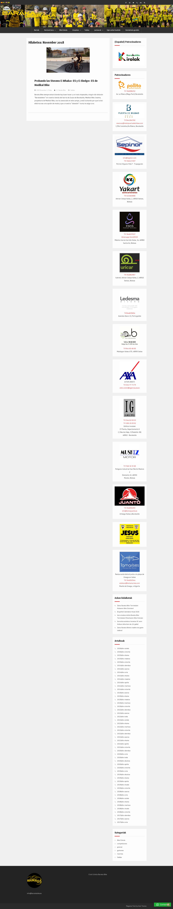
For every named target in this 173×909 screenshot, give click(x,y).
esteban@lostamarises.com (129, 583)
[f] (126, 2)
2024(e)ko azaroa (123, 669)
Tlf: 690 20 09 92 (129, 423)
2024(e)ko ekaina (123, 676)
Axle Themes (142, 906)
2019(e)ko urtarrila (123, 788)
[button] (162, 905)
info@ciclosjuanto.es (129, 511)
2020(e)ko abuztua (123, 761)
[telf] (137, 2)
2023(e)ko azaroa (123, 693)
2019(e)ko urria (122, 771)
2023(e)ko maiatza (123, 699)
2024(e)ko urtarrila (123, 689)
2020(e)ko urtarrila (123, 768)
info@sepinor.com (129, 158)
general (119, 847)
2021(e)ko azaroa (123, 737)
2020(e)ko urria (122, 754)
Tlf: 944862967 (129, 275)
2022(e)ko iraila (122, 717)
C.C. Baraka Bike (61, 90)
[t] (133, 2)
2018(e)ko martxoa (123, 805)
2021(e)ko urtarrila (123, 747)
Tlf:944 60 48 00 (129, 348)
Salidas (72, 90)
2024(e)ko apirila (123, 682)
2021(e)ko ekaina (123, 740)
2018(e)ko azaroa (123, 791)
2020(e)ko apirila (123, 764)
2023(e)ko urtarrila (123, 706)
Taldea (86, 30)
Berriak (36, 30)
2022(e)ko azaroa (123, 713)
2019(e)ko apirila (123, 781)
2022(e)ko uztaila (123, 720)
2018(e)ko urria (122, 795)
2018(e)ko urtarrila (123, 812)
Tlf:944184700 (129, 120)
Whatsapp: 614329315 (129, 237)
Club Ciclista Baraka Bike (98, 874)
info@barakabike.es (34, 893)
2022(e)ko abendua (123, 710)
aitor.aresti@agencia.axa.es (130, 388)
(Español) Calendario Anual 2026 (128, 612)
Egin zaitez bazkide (113, 30)
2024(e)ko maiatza (123, 679)
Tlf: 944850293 (129, 508)
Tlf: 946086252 (129, 91)
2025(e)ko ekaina (123, 655)
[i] (129, 2)
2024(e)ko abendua (123, 665)
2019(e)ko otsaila (123, 785)
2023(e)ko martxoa (123, 703)
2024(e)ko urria (122, 672)
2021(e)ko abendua (123, 734)
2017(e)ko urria (122, 822)
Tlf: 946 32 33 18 (129, 466)
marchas (120, 854)
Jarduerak (97, 30)
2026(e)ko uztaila (123, 648)
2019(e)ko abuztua (123, 774)
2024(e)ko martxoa (123, 686)
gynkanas (120, 850)
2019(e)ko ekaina (123, 778)
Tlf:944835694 (129, 313)
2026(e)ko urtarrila (123, 652)
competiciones (122, 844)
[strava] (140, 2)
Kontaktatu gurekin (132, 30)
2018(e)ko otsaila (123, 808)
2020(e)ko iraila (122, 757)
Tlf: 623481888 (129, 196)
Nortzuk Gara (49, 30)
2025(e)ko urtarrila (123, 662)
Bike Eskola (63, 30)
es (4, 2)
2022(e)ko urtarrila (123, 730)
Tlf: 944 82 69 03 (129, 420)
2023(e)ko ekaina (123, 696)
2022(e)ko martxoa (123, 727)
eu (8, 2)
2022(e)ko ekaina (123, 723)
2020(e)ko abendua (123, 751)
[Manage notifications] (168, 904)
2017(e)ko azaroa (123, 819)
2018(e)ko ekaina (123, 802)
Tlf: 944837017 (129, 234)
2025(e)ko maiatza (123, 659)
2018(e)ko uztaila (123, 798)
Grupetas (75, 30)
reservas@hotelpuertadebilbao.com (129, 123)
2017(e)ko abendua (123, 815)
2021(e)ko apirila (123, 744)
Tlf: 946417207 (129, 161)
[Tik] (144, 2)
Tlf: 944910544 (129, 580)
